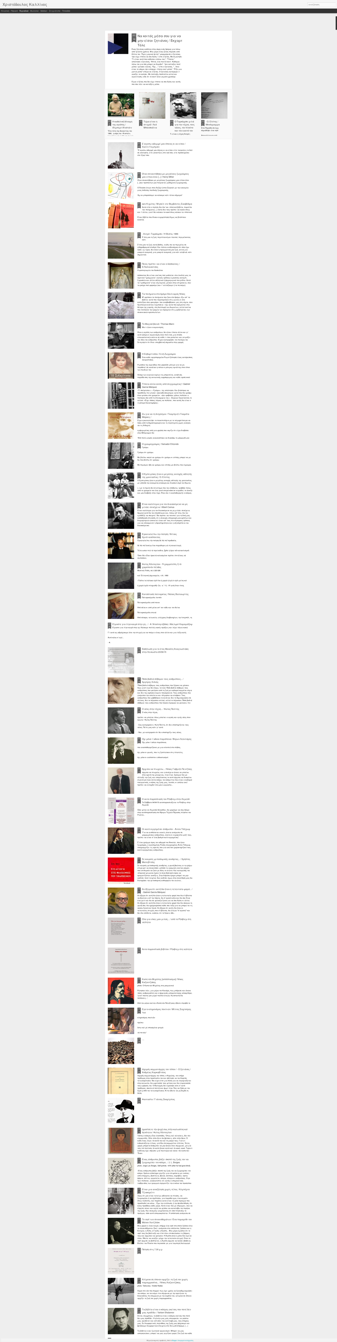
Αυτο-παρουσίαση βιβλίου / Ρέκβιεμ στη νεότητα (167, 949)
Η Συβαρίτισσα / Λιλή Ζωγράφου (159, 353)
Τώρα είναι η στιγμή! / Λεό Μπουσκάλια (150, 124)
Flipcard (14, 10)
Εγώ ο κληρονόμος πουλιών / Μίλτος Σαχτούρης (166, 1009)
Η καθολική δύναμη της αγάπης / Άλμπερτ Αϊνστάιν (122, 124)
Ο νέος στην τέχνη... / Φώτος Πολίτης (160, 708)
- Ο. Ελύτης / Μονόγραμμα (213, 123)
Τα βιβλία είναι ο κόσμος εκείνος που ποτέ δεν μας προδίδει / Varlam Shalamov (166, 1311)
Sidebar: (43, 10)
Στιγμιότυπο (54, 10)
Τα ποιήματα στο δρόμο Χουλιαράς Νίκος (163, 293)
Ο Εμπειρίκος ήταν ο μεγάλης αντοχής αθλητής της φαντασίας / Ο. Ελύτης (167, 475)
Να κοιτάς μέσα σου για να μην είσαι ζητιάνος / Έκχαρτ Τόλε (160, 40)
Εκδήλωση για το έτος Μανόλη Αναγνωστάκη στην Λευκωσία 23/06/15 (165, 650)
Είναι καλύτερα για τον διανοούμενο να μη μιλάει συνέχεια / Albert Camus (164, 506)
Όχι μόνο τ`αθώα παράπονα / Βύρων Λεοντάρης (167, 738)
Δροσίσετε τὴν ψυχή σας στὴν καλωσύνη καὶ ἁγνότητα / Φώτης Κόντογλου (165, 1131)
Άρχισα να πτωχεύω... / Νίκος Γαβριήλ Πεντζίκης (167, 768)
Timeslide (66, 10)
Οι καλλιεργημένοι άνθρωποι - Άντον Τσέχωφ (166, 829)
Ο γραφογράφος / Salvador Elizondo (160, 443)
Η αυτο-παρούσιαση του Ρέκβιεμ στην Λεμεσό (166, 799)
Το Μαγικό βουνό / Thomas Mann (158, 323)
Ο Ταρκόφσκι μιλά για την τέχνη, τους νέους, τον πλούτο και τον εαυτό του (185, 126)
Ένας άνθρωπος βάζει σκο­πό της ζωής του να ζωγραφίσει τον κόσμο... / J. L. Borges (165, 1161)
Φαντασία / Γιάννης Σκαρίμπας (158, 1099)
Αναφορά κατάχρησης (185, 1340)
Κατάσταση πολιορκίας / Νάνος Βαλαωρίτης (165, 594)
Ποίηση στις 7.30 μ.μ (152, 1249)
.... (143, 1039)
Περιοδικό (23, 10)
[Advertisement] (168, 22)
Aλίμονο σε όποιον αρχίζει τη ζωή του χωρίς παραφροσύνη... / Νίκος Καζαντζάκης (165, 1281)
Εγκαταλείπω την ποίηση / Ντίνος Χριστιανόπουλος (159, 536)
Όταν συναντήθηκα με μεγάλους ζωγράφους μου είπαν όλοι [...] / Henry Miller (165, 175)
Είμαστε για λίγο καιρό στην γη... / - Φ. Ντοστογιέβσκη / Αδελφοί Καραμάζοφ (152, 624)
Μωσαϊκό (34, 10)
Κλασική (5, 10)
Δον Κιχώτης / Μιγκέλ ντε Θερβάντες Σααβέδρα (167, 203)
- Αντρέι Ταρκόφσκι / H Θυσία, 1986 (160, 233)
